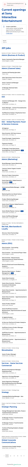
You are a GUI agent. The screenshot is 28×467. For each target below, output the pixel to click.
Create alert (9, 33)
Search (4, 40)
